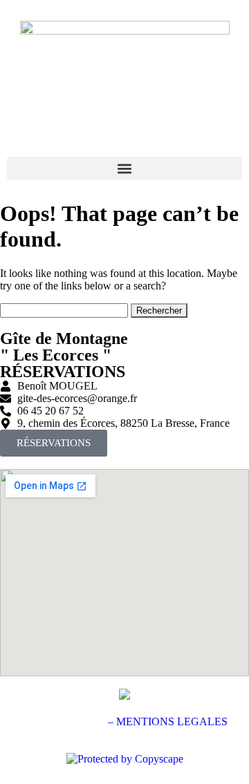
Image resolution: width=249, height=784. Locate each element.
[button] (124, 168)
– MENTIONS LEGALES (168, 721)
